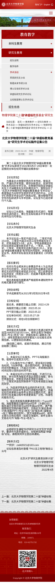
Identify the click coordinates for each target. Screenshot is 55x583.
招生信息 (14, 107)
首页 (19, 122)
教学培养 (14, 66)
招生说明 (14, 60)
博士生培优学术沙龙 (19, 88)
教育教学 (29, 122)
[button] (52, 4)
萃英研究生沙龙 (17, 78)
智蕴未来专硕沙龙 (18, 83)
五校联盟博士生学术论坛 (21, 99)
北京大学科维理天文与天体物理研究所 (24, 524)
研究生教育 (15, 52)
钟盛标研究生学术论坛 (20, 94)
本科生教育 (15, 43)
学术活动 (14, 72)
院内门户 (38, 5)
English (47, 5)
